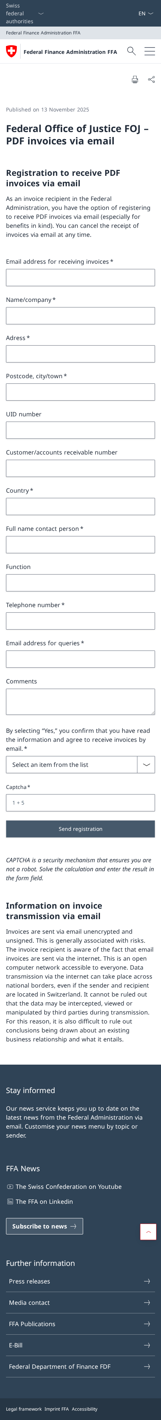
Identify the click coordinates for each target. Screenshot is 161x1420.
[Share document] (151, 79)
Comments (21, 681)
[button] (148, 1232)
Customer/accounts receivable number (62, 452)
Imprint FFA (57, 1409)
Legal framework (24, 1409)
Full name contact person (42, 528)
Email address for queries (43, 643)
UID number (24, 414)
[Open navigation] (150, 51)
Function (18, 567)
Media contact (29, 1302)
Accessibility (84, 1409)
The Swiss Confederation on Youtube (69, 1186)
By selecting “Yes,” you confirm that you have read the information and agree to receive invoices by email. (78, 739)
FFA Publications (32, 1324)
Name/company (28, 300)
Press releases (29, 1281)
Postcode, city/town (34, 376)
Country (17, 490)
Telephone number (33, 605)
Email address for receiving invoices (57, 261)
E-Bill (15, 1345)
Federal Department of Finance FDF (59, 1366)
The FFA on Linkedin (44, 1201)
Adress (15, 338)
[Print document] (135, 79)
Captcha (16, 786)
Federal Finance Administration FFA (70, 51)
